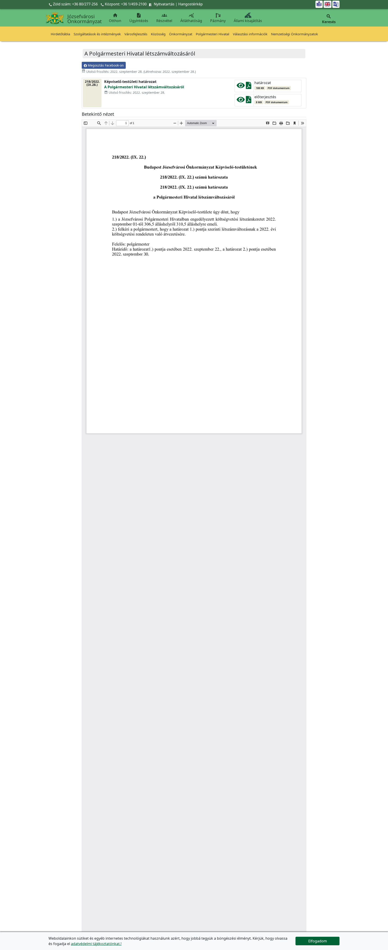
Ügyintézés (138, 18)
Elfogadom (317, 941)
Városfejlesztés (135, 34)
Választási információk (250, 34)
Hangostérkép (190, 4)
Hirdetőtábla (60, 34)
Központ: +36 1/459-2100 (126, 4)
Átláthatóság (191, 18)
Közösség (158, 34)
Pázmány (218, 20)
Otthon (115, 18)
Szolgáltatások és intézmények (97, 34)
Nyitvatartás (164, 4)
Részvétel (164, 18)
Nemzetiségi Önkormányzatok (294, 34)
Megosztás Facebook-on (105, 65)
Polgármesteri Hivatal (212, 34)
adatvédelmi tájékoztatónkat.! (96, 943)
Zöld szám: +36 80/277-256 (73, 4)
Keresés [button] (329, 19)
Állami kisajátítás (248, 20)
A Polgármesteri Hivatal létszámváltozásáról (144, 87)
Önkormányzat (180, 34)
